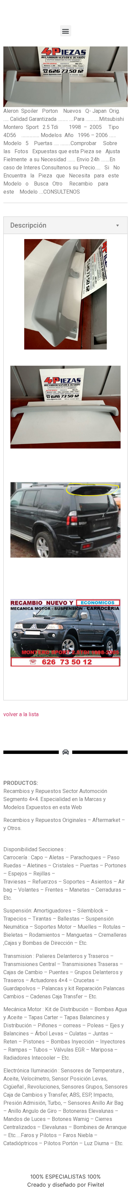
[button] (65, 30)
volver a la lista (21, 714)
